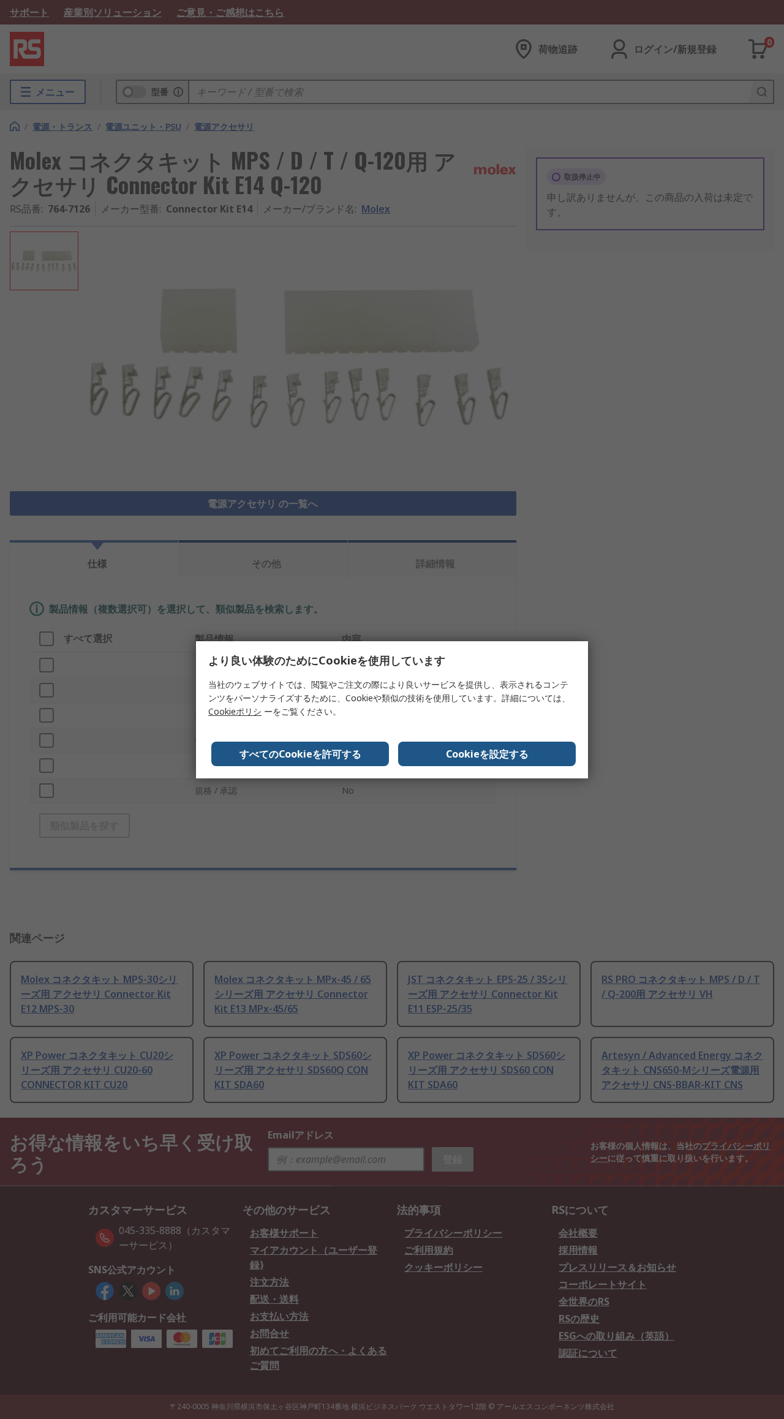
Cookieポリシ (235, 711)
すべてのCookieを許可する (300, 754)
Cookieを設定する (487, 754)
